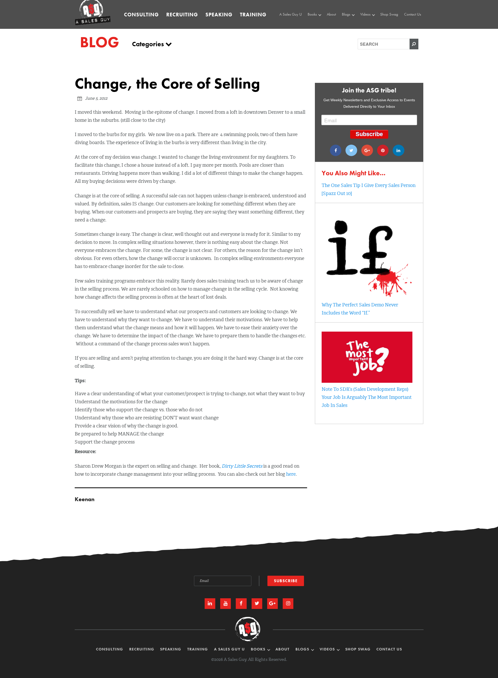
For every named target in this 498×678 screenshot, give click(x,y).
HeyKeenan (370, 24)
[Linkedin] (398, 150)
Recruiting (182, 14)
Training (253, 14)
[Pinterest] (383, 150)
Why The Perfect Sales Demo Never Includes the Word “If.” (360, 309)
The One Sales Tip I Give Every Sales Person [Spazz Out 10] (369, 189)
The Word (369, 30)
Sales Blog (351, 24)
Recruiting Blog (354, 30)
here (291, 474)
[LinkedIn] (210, 603)
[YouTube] (225, 603)
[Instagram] (288, 603)
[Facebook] (336, 150)
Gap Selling (318, 24)
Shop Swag (389, 14)
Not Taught (317, 30)
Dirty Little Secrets (242, 466)
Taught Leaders (373, 36)
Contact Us (412, 14)
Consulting (141, 14)
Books (313, 14)
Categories (148, 44)
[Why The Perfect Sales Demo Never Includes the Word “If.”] (367, 297)
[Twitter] (351, 150)
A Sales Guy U (290, 14)
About (331, 14)
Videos (365, 14)
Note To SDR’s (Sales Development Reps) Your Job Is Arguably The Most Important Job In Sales (367, 397)
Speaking (218, 14)
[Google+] (367, 150)
